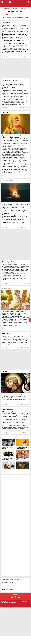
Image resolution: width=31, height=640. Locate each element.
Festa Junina (24, 8)
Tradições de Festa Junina (8, 589)
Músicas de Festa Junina (7, 582)
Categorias (7, 8)
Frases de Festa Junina (7, 585)
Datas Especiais (15, 8)
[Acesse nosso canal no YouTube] (19, 597)
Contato (24, 601)
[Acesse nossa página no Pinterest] (15, 597)
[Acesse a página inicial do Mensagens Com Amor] (15, 2)
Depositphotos (13, 602)
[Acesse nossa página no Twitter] (12, 597)
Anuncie (28, 601)
